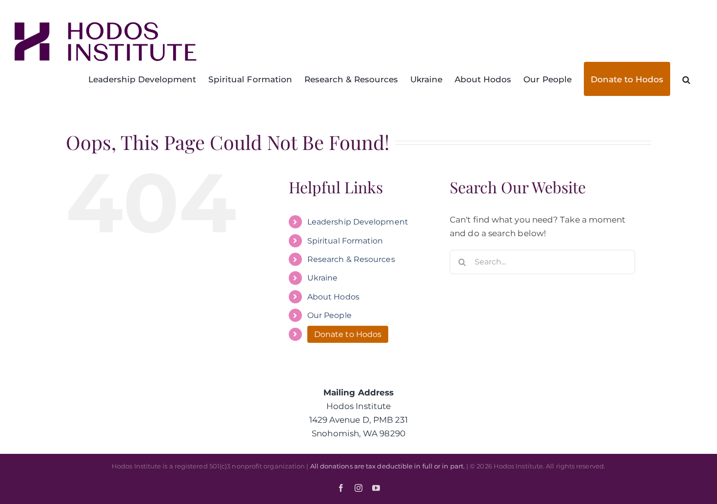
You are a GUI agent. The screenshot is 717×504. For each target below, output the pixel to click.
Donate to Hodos (347, 334)
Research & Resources (351, 259)
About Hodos (333, 296)
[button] (686, 79)
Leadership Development (357, 221)
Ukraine (322, 277)
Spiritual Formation (345, 240)
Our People (329, 315)
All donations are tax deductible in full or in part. (387, 466)
